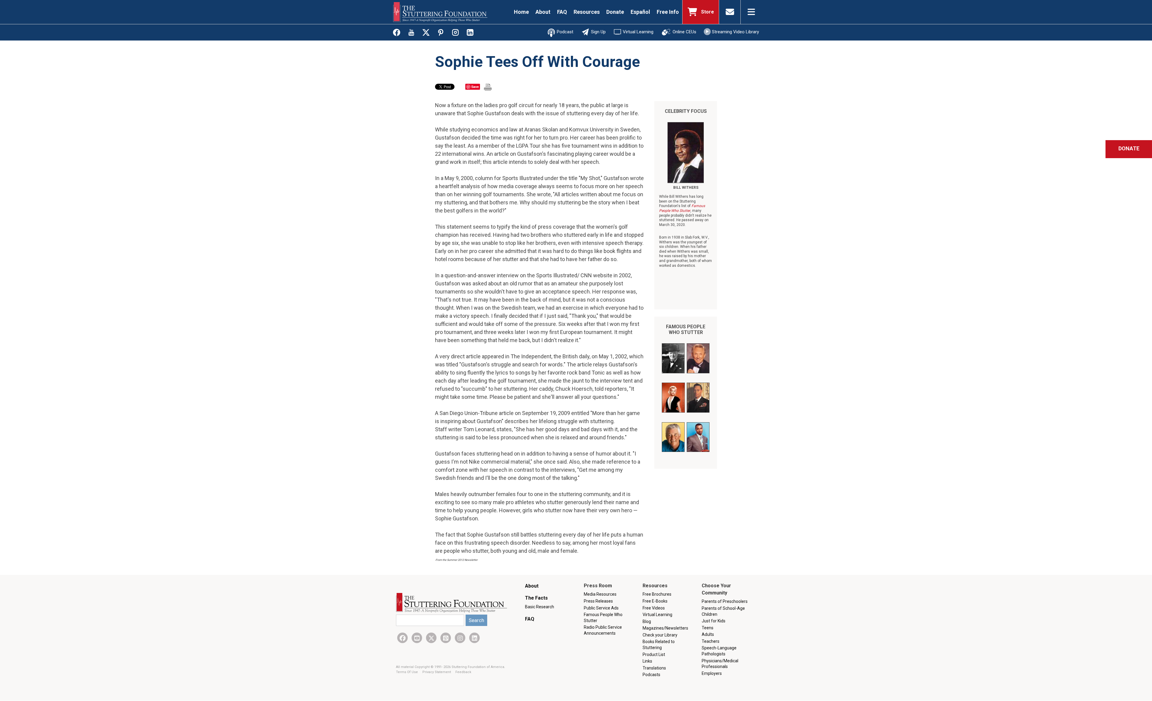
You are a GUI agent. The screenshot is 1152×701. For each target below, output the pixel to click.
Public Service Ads (601, 608)
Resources (587, 12)
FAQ (562, 12)
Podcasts (651, 674)
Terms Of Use (407, 672)
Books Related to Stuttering (659, 644)
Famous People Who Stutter (685, 329)
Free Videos (654, 608)
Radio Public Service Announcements (603, 630)
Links (647, 661)
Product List (654, 654)
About (543, 12)
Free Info (668, 12)
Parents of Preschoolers (725, 601)
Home (521, 12)
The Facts (536, 598)
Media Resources (600, 594)
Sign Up (598, 32)
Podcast (565, 32)
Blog (647, 621)
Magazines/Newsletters (665, 628)
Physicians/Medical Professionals (720, 663)
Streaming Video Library (735, 32)
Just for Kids (713, 620)
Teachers (710, 641)
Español (640, 12)
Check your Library (660, 635)
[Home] (440, 12)
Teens (707, 627)
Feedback (463, 672)
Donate (615, 12)
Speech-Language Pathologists (719, 650)
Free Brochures (657, 594)
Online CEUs (684, 32)
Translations (654, 668)
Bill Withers (685, 187)
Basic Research (539, 606)
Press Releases (598, 601)
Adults (708, 634)
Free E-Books (655, 601)
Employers (712, 673)
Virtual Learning (638, 32)
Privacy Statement (437, 672)
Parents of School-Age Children (723, 611)
